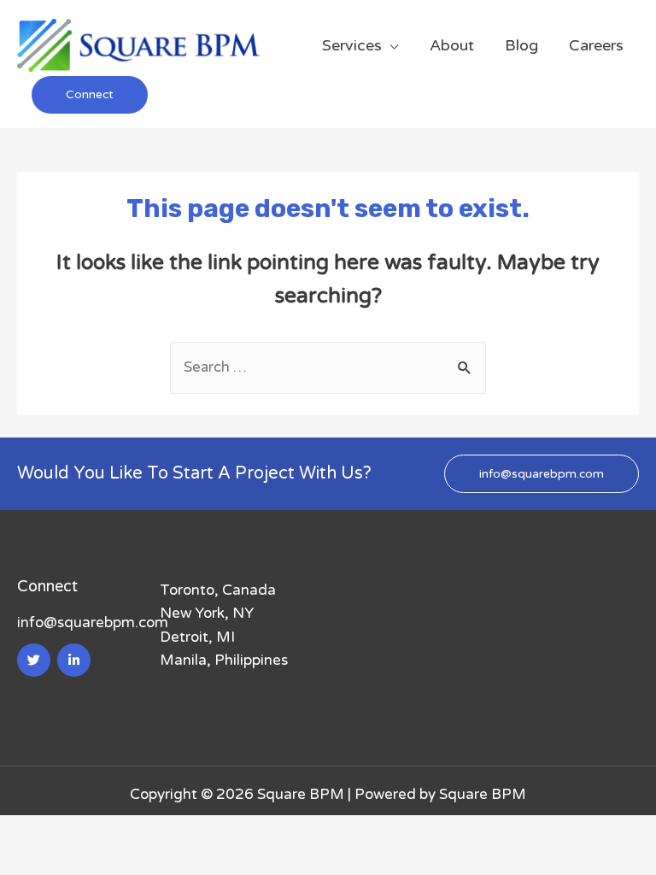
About (452, 45)
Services (352, 45)
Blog (521, 45)
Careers (596, 45)
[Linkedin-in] (74, 660)
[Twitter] (33, 660)
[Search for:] (328, 367)
